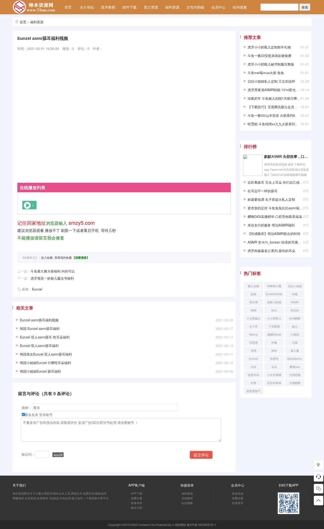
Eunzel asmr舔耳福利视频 (39, 320)
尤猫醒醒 (295, 383)
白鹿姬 (295, 334)
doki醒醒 (294, 318)
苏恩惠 (253, 342)
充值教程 (187, 498)
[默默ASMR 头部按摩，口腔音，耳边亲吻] (252, 164)
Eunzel (37, 289)
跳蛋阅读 (253, 375)
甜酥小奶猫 (274, 302)
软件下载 (129, 7)
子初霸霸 (274, 326)
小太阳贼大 (253, 318)
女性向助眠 (195, 7)
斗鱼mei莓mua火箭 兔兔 (266, 72)
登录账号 (45, 414)
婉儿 (295, 326)
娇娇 (274, 350)
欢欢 (253, 367)
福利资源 (172, 7)
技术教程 (108, 7)
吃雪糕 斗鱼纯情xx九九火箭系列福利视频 (278, 124)
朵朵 (274, 367)
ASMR (295, 302)
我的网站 (180, 525)
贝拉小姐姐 (295, 286)
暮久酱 (295, 350)
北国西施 (295, 375)
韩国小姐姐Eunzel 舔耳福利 (40, 371)
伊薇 (274, 342)
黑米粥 (253, 302)
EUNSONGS (274, 294)
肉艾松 (295, 310)
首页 (68, 7)
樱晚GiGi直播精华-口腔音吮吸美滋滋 (275, 216)
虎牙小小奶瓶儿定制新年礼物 (269, 47)
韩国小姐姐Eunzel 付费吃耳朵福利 (45, 362)
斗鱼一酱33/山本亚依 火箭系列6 (271, 115)
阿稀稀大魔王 (274, 286)
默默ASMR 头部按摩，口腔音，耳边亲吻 (286, 156)
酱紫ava (295, 367)
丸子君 (253, 326)
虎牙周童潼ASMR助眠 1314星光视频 (275, 89)
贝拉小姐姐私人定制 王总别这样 (271, 81)
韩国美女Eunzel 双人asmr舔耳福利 (46, 354)
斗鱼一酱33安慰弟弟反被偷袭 (269, 55)
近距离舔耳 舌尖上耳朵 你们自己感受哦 (277, 182)
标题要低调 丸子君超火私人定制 (271, 199)
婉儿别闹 (253, 286)
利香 (253, 383)
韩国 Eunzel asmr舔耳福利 (40, 328)
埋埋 (253, 350)
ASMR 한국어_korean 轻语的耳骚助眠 (276, 242)
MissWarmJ (294, 358)
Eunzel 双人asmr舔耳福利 (39, 345)
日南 (295, 342)
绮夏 (295, 294)
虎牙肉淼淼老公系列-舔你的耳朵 (271, 250)
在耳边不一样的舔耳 (263, 190)
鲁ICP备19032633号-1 (201, 525)
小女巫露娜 (274, 375)
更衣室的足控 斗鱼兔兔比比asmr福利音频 (278, 208)
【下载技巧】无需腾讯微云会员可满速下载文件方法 (286, 106)
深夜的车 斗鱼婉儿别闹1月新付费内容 (276, 98)
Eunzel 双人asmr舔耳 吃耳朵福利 (44, 337)
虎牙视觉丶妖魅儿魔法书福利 (52, 278)
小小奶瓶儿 (274, 318)
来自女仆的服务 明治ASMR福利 (271, 225)
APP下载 (136, 493)
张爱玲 (274, 358)
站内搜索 (240, 7)
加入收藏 (46, 257)
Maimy (253, 334)
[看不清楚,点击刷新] (58, 454)
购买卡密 (136, 508)
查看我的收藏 (63, 257)
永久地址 (87, 7)
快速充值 (237, 493)
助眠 (253, 310)
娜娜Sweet (274, 334)
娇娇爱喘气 (253, 391)
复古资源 (151, 7)
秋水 (274, 310)
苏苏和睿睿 (274, 383)
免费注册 (136, 498)
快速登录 (136, 503)
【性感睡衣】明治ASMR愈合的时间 (274, 233)
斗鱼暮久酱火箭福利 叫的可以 (53, 271)
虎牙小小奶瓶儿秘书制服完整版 (271, 64)
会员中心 (218, 7)
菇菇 (253, 294)
